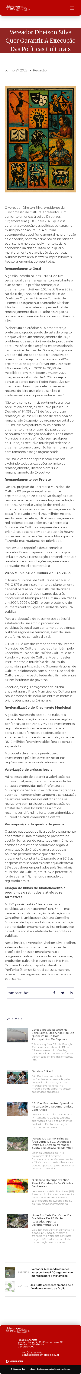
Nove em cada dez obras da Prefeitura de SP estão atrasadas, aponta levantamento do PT (51, 1220)
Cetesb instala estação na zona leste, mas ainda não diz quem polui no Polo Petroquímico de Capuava (53, 1034)
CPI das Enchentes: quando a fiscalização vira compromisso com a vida (52, 1106)
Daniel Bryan (64, 1369)
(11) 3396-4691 (35, 1352)
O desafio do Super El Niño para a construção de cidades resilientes (52, 1183)
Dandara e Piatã (42, 1071)
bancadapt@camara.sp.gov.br (40, 1354)
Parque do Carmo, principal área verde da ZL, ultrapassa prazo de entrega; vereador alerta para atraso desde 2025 (52, 1143)
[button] (72, 8)
